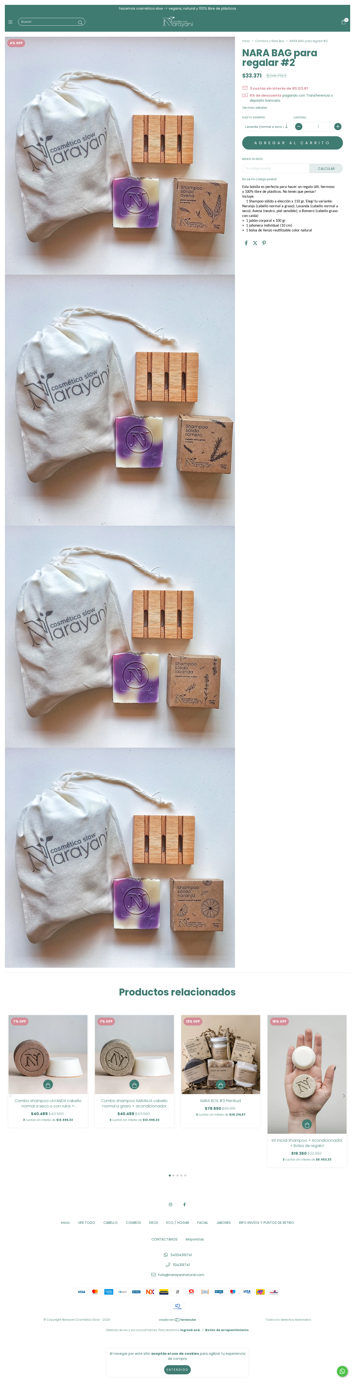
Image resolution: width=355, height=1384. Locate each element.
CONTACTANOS (164, 1239)
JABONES (223, 1222)
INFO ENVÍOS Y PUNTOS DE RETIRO (266, 1222)
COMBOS (133, 1222)
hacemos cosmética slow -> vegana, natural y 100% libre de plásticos (177, 8)
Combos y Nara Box (269, 41)
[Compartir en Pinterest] (264, 243)
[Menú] (11, 22)
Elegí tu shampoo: (253, 117)
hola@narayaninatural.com (181, 1274)
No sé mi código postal (259, 179)
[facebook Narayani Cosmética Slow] (184, 1205)
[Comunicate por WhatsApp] (342, 1371)
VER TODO (86, 1222)
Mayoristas (195, 1239)
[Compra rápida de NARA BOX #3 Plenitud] (221, 1084)
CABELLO (110, 1222)
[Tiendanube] (177, 1321)
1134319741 (181, 1264)
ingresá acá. (190, 1330)
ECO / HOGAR (177, 1222)
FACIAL (202, 1222)
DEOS (153, 1222)
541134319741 (181, 1255)
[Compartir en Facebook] (246, 243)
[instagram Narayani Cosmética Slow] (170, 1205)
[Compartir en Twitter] (255, 243)
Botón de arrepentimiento (227, 1330)
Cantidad (300, 117)
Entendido (177, 1370)
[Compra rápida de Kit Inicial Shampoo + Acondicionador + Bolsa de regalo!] (307, 1124)
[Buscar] (80, 22)
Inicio (246, 41)
